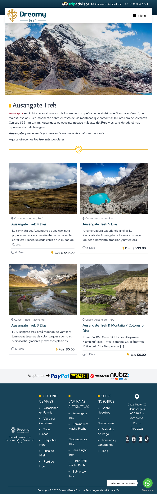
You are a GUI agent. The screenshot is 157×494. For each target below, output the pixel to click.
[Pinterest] (140, 439)
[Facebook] (134, 439)
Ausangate (16, 113)
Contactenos (106, 423)
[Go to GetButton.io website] (148, 490)
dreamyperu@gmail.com (108, 4)
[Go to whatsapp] (148, 483)
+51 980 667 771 (138, 4)
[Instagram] (127, 439)
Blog (105, 451)
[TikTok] (147, 439)
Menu (142, 16)
